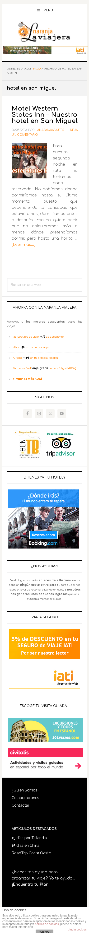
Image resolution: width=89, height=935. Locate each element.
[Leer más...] (23, 244)
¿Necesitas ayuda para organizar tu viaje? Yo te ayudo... (43, 878)
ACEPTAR (45, 931)
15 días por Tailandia (29, 838)
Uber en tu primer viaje (31, 347)
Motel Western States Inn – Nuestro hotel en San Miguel (45, 114)
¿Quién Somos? (25, 790)
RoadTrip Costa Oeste (31, 853)
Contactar (20, 805)
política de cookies (47, 924)
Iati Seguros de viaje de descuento (38, 336)
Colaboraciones (25, 797)
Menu (48, 10)
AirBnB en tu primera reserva (35, 357)
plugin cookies (77, 929)
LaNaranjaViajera (44, 31)
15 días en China (25, 845)
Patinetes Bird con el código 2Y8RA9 (44, 368)
